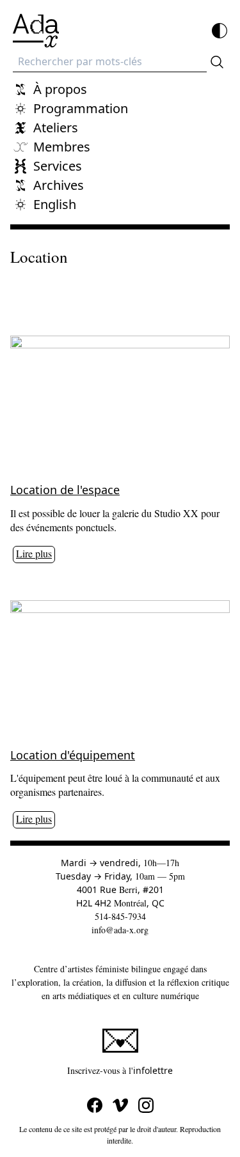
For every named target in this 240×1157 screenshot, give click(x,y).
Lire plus (34, 553)
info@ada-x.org (120, 930)
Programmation (80, 108)
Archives (58, 185)
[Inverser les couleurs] (219, 30)
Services (57, 166)
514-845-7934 (120, 916)
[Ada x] (36, 30)
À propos (60, 89)
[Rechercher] (217, 62)
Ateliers (55, 127)
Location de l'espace (65, 489)
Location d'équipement (72, 755)
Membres (61, 146)
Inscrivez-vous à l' (148, 1070)
